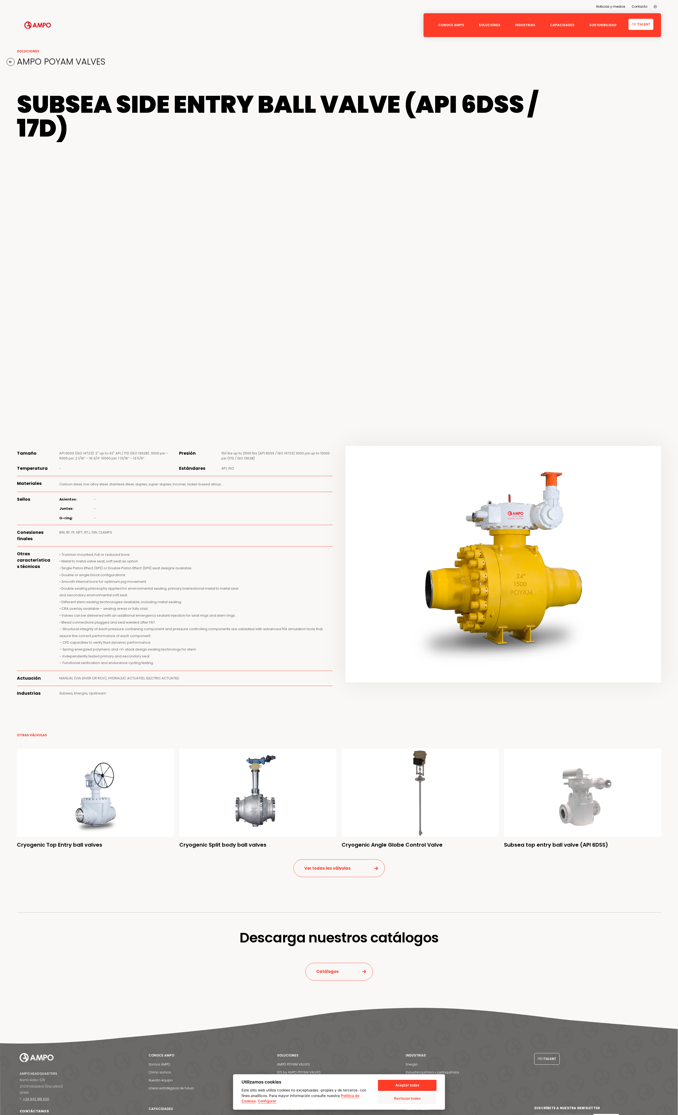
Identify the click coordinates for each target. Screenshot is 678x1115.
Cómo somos (160, 1072)
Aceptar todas (407, 1085)
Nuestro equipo (161, 1080)
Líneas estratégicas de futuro (171, 1088)
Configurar (267, 1101)
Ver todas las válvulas (327, 868)
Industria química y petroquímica (432, 1072)
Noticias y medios (610, 6)
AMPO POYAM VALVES (60, 61)
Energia (411, 1064)
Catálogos (327, 971)
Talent (641, 24)
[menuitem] (655, 6)
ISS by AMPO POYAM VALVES (299, 1072)
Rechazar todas (407, 1098)
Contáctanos (34, 1111)
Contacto (639, 6)
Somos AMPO (159, 1064)
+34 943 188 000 (36, 1099)
